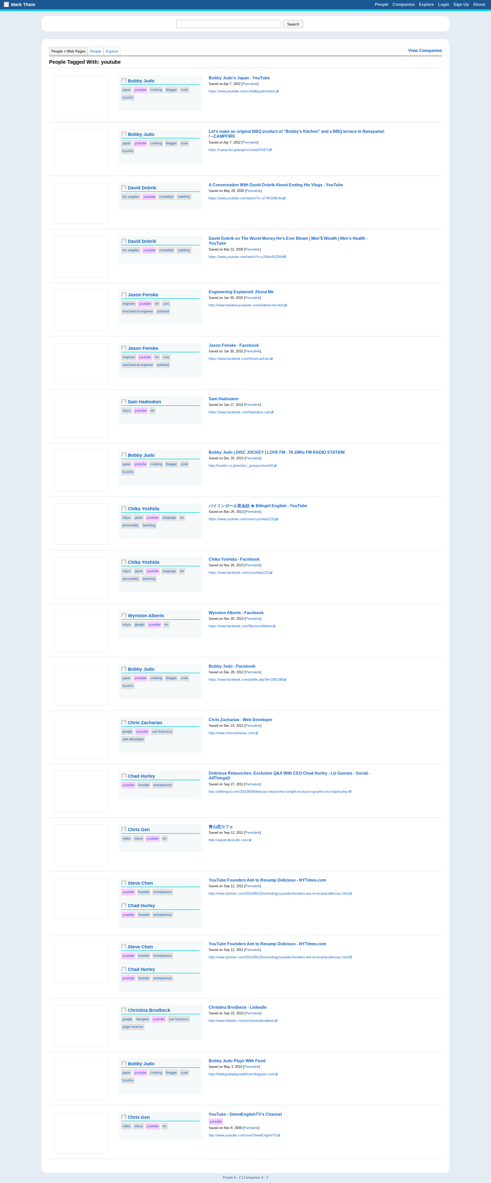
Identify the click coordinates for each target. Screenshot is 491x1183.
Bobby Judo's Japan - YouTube (239, 78)
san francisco (162, 731)
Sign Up (461, 4)
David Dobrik (142, 187)
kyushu (127, 97)
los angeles (130, 197)
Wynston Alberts (146, 615)
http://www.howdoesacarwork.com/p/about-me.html (246, 305)
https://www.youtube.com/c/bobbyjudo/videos (242, 91)
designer (142, 1019)
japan (126, 90)
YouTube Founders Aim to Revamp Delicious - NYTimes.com (267, 880)
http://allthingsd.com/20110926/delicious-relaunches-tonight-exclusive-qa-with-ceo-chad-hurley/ (278, 792)
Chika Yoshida (143, 508)
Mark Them (23, 4)
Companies (404, 4)
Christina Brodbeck (149, 1010)
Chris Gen (139, 829)
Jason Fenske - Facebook (234, 345)
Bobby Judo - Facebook (232, 666)
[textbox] (228, 24)
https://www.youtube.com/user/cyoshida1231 (242, 519)
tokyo (126, 411)
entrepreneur (162, 785)
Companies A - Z (256, 1177)
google (139, 624)
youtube (140, 90)
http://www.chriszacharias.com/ (232, 733)
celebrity (184, 197)
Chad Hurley (141, 776)
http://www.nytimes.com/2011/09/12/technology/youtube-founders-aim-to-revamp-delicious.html (279, 893)
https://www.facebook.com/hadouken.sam (240, 412)
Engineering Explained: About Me (241, 292)
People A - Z (232, 1177)
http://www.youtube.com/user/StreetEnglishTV (243, 1135)
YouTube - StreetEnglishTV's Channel (245, 1114)
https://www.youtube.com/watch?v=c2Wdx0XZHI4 (246, 257)
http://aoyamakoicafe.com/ (228, 840)
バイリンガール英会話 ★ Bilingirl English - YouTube (258, 506)
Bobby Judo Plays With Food (237, 1061)
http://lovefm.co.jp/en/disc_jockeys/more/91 (241, 466)
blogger (171, 90)
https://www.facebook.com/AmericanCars (239, 359)
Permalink (250, 84)
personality (130, 525)
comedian (166, 197)
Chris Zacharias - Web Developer (240, 720)
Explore (426, 4)
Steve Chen (140, 883)
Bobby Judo (141, 80)
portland (163, 311)
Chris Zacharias (145, 722)
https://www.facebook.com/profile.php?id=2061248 (246, 679)
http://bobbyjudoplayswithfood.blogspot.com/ (242, 1074)
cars (166, 304)
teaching (149, 525)
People (381, 4)
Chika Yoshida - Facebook (234, 559)
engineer (128, 304)
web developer (133, 739)
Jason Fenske (143, 294)
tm (157, 304)
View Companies (425, 50)
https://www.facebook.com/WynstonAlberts (240, 626)
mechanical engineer (137, 311)
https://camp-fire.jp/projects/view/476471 (239, 150)
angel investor (132, 1027)
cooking (156, 90)
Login (443, 4)
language (169, 517)
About (479, 4)
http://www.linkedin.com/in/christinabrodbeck (241, 1021)
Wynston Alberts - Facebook (236, 613)
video (126, 838)
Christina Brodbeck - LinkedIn (238, 1007)
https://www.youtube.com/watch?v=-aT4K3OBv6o (245, 198)
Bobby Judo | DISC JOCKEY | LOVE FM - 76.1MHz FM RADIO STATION (277, 452)
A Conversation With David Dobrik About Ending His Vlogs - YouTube (276, 185)
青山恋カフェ (221, 826)
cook (184, 90)
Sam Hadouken (144, 401)
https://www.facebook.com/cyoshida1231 (239, 572)
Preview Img (81, 96)
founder (143, 785)
